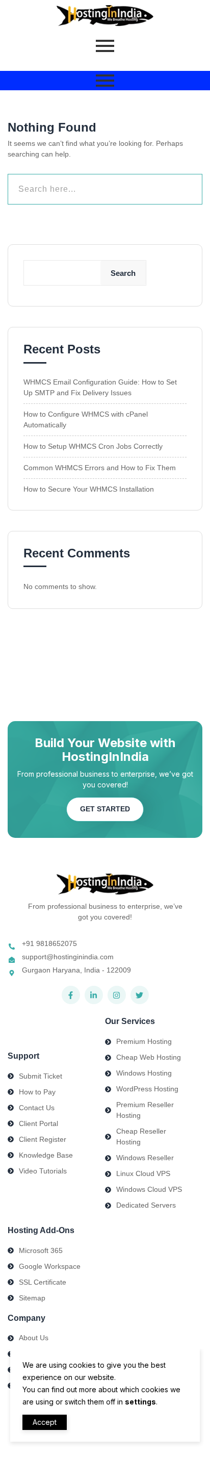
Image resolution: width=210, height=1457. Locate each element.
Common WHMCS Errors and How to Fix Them (99, 468)
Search (123, 273)
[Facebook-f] (71, 995)
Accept (45, 1422)
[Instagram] (117, 995)
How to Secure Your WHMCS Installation (88, 489)
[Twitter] (139, 995)
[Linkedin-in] (94, 995)
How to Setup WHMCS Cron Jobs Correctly (93, 446)
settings (140, 1401)
